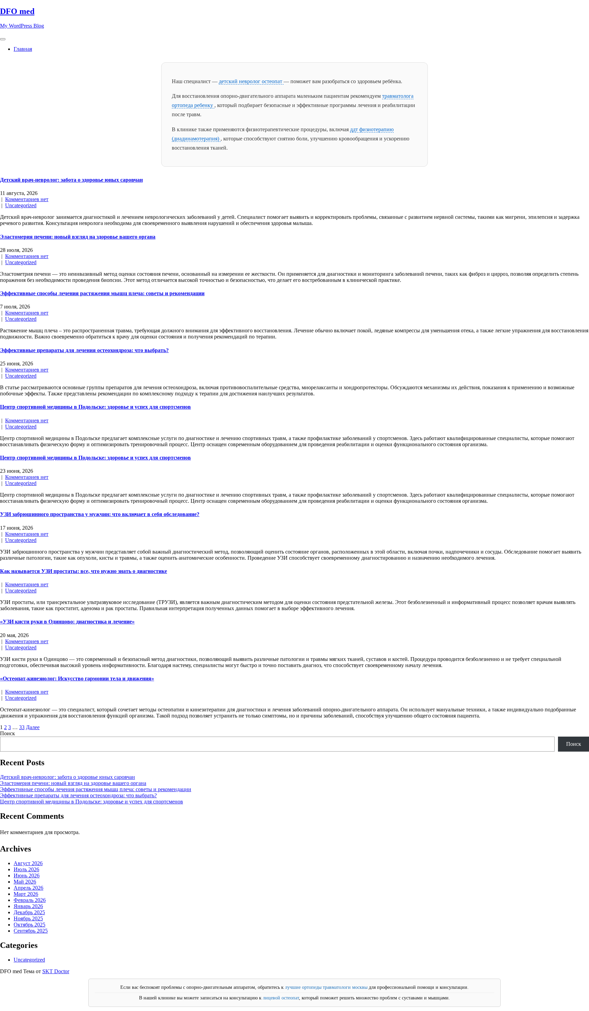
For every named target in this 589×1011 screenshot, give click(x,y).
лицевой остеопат (281, 997)
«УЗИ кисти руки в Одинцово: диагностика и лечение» (67, 621)
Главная (23, 49)
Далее (33, 727)
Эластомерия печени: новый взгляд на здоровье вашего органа (77, 237)
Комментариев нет (26, 199)
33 (22, 727)
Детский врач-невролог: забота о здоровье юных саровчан (71, 180)
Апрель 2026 (28, 888)
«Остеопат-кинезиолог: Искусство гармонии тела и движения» (77, 678)
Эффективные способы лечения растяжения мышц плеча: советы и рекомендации (102, 293)
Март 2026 (26, 894)
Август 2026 (28, 863)
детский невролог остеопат (251, 81)
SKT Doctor (55, 971)
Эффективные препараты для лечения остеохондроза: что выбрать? (84, 350)
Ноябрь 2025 (28, 918)
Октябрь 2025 (29, 924)
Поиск (7, 733)
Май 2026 (25, 882)
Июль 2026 (26, 869)
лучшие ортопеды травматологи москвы (326, 987)
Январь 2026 (28, 906)
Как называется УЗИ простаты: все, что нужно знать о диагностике (83, 571)
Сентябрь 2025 (31, 931)
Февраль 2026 (30, 900)
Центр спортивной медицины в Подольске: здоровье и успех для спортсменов (95, 407)
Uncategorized (20, 205)
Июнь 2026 (27, 875)
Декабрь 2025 (29, 912)
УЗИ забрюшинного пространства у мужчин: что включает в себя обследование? (99, 514)
